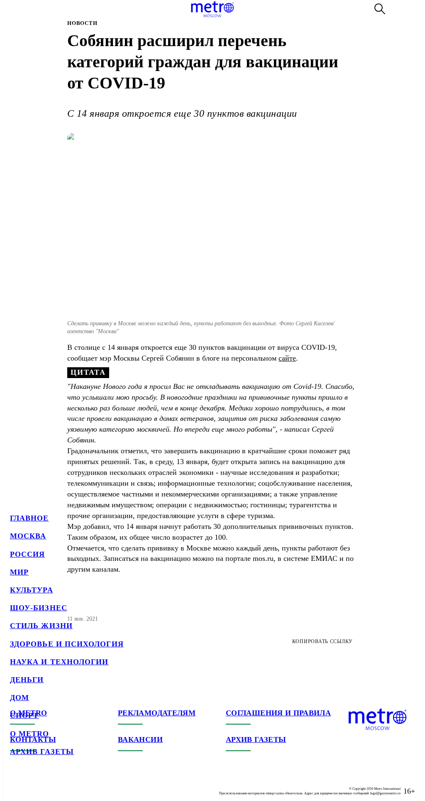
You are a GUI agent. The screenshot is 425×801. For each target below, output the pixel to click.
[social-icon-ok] (49, 784)
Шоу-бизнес (38, 608)
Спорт (24, 715)
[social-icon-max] (66, 784)
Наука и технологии (59, 662)
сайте (287, 358)
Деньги (27, 680)
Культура (31, 590)
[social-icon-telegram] (33, 784)
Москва (28, 536)
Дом (19, 697)
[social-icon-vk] (16, 784)
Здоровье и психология (67, 644)
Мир (19, 572)
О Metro (29, 734)
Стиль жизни (41, 626)
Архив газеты (42, 751)
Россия (27, 554)
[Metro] (212, 9)
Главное (29, 518)
